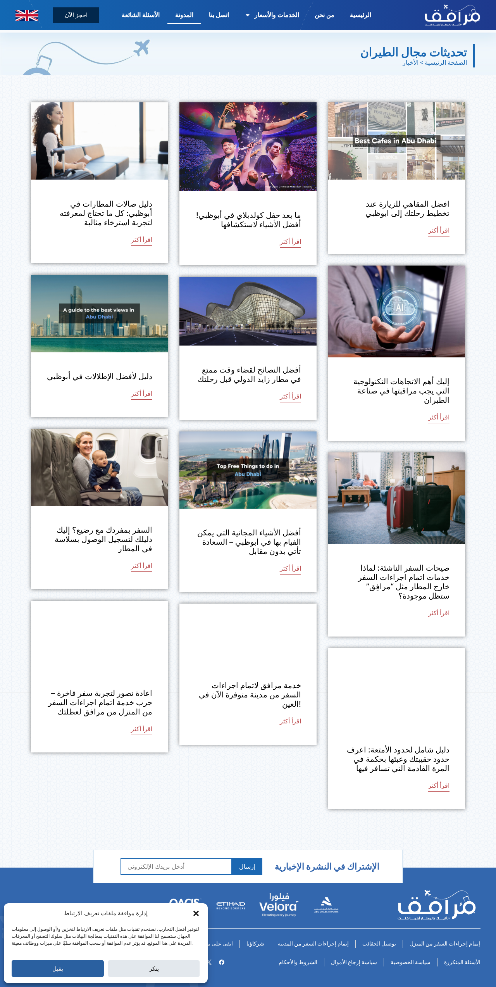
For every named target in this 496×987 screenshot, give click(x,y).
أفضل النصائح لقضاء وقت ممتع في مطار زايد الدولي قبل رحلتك (249, 374)
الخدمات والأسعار (277, 15)
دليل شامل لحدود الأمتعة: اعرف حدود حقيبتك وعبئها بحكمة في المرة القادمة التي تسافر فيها (398, 759)
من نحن (324, 15)
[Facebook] (221, 962)
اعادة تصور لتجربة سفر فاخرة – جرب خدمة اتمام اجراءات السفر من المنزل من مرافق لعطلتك (100, 702)
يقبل (57, 968)
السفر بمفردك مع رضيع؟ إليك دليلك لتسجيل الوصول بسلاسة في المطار (103, 539)
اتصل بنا (219, 15)
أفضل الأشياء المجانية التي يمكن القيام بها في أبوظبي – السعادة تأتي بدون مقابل (249, 542)
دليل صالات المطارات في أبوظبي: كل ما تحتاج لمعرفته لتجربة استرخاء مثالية (106, 213)
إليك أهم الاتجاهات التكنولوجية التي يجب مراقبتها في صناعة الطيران (401, 391)
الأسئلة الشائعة (141, 15)
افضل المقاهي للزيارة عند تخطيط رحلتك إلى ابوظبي (407, 208)
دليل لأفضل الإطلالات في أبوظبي (99, 376)
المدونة (184, 15)
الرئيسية (360, 15)
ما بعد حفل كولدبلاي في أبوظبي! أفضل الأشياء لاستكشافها (248, 220)
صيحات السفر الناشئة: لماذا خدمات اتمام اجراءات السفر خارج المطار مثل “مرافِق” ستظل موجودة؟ (404, 581)
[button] (196, 913)
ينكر (154, 968)
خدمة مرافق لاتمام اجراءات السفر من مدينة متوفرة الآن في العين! (250, 695)
